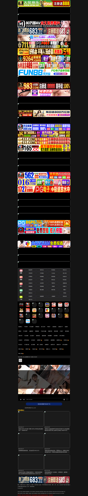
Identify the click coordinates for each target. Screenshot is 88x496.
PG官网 (26, 326)
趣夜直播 (44, 335)
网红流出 (53, 279)
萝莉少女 (65, 269)
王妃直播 (26, 335)
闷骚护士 (65, 286)
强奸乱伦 (42, 269)
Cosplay (53, 273)
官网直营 (37, 326)
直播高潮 (50, 331)
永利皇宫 (33, 340)
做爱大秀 (53, 344)
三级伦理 (30, 273)
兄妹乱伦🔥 (34, 349)
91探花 (41, 279)
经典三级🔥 (21, 349)
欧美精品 (53, 269)
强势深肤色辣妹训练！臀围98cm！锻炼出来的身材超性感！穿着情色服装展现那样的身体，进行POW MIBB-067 (57, 452)
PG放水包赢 (43, 331)
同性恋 (64, 293)
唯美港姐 (53, 276)
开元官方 (20, 344)
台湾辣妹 (30, 276)
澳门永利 (43, 326)
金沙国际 (33, 344)
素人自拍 (65, 273)
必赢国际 (31, 331)
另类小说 (30, 299)
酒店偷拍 (67, 331)
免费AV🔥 (61, 349)
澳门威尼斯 (65, 344)
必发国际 (56, 335)
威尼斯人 (20, 326)
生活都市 (30, 296)
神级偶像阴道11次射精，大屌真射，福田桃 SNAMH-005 (56, 472)
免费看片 (47, 344)
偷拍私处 (38, 335)
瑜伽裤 (53, 286)
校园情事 (42, 296)
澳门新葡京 (62, 335)
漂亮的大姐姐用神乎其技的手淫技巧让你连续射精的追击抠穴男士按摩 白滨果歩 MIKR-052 (57, 429)
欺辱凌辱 (30, 279)
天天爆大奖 (26, 344)
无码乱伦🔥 (66, 340)
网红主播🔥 (21, 353)
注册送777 (60, 326)
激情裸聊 (53, 340)
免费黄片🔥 (59, 340)
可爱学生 (53, 283)
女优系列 (42, 283)
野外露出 (65, 279)
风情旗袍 (30, 286)
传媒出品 (30, 293)
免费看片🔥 (39, 340)
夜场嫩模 (50, 335)
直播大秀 (59, 344)
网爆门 (64, 289)
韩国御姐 (42, 276)
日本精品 (42, 273)
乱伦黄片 (32, 335)
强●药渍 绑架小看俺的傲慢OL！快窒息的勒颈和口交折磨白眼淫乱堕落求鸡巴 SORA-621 (30, 472)
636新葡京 (46, 340)
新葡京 (19, 331)
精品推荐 (30, 269)
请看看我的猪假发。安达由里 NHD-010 (28, 450)
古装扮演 (30, 283)
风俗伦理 (65, 296)
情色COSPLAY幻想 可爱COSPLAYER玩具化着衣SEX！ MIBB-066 (30, 429)
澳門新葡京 (26, 340)
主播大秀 (20, 335)
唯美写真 (53, 289)
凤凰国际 (37, 331)
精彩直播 (56, 331)
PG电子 (48, 326)
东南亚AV (65, 276)
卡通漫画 (30, 289)
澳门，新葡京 (40, 344)
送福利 (66, 326)
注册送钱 (54, 326)
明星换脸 (42, 286)
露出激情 (42, 289)
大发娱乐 (20, 340)
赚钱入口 (48, 349)
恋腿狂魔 (65, 283)
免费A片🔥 (28, 349)
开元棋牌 (31, 326)
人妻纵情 (53, 296)
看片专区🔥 (41, 349)
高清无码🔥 (54, 349)
